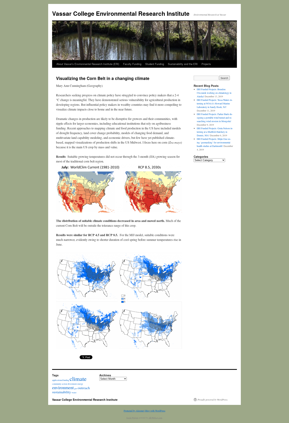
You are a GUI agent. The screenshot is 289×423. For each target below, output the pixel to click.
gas (75, 388)
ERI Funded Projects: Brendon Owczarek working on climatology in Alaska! (214, 93)
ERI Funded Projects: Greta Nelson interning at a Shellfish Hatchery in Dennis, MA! (215, 132)
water (74, 392)
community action (59, 383)
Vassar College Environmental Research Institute (121, 13)
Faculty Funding (132, 64)
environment (63, 387)
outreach (84, 387)
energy (80, 383)
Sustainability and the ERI (183, 64)
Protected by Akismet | (134, 410)
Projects (206, 64)
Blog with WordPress (155, 410)
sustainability (61, 392)
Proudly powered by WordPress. (213, 399)
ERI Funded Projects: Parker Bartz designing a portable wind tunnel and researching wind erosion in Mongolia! (215, 117)
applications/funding (60, 380)
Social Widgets (132, 417)
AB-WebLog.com (155, 417)
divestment (72, 383)
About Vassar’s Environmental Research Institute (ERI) (87, 64)
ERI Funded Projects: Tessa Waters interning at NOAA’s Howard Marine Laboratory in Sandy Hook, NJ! (215, 103)
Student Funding (154, 64)
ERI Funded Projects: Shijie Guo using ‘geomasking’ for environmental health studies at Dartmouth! (214, 142)
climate (78, 378)
